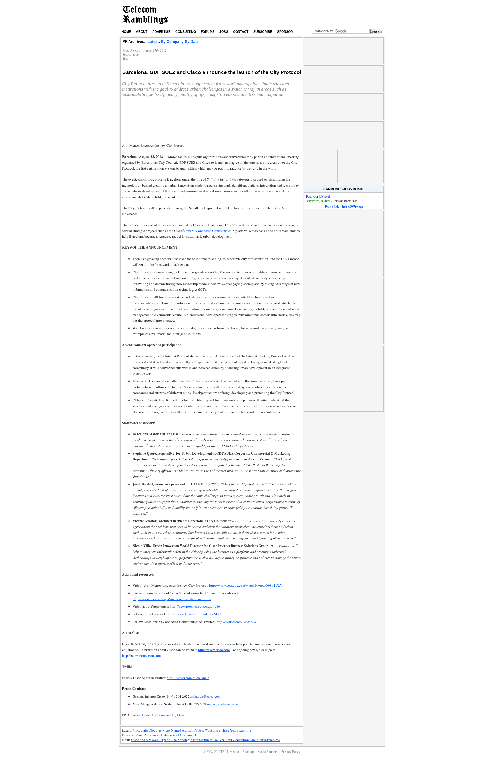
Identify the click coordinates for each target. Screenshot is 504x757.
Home (126, 32)
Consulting (185, 32)
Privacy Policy (290, 751)
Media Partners (267, 751)
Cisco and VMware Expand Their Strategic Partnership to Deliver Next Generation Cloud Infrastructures (205, 739)
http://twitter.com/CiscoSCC (237, 621)
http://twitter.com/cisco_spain (188, 677)
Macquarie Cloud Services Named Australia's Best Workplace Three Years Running (192, 730)
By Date (192, 41)
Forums (207, 32)
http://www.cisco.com (214, 649)
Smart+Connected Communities (208, 230)
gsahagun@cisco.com (205, 696)
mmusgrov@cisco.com (223, 704)
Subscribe (262, 32)
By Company (172, 41)
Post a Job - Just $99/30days (344, 206)
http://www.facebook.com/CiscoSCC (194, 614)
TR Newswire (145, 14)
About (141, 32)
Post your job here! (318, 196)
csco (136, 54)
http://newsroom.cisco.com (141, 655)
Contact (240, 32)
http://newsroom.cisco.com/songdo (195, 606)
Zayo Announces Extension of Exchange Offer (169, 735)
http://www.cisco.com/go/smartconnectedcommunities (172, 598)
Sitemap (248, 751)
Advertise (161, 32)
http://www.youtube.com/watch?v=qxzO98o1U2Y (245, 585)
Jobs (223, 32)
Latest (153, 41)
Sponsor (285, 32)
